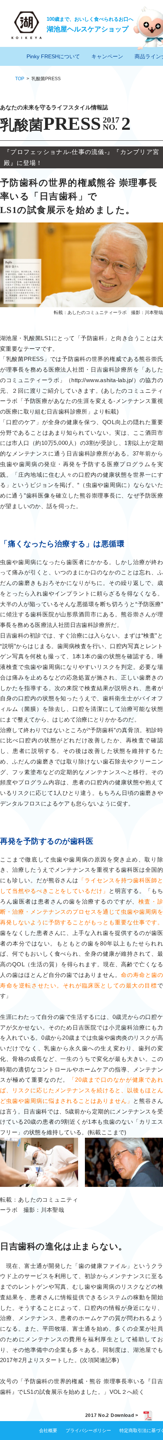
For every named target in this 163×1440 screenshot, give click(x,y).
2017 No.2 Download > (111, 1415)
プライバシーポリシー (88, 1430)
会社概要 (48, 1430)
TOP (19, 78)
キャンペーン (107, 56)
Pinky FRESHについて (53, 56)
